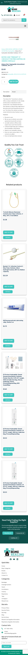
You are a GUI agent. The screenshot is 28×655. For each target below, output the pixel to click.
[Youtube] (14, 559)
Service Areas (5, 617)
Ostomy (4, 591)
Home (3, 49)
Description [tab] (6, 91)
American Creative (15, 653)
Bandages (4, 582)
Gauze (3, 587)
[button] (25, 26)
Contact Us (5, 575)
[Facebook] (11, 559)
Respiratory (5, 594)
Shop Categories (6, 568)
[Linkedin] (17, 559)
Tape (3, 596)
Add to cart (13, 81)
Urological (4, 598)
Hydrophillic (11, 51)
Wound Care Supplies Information (11, 619)
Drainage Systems (6, 584)
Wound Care (5, 601)
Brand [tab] (13, 91)
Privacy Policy (5, 608)
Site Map (4, 612)
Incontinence (5, 589)
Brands (3, 570)
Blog (3, 615)
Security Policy (5, 610)
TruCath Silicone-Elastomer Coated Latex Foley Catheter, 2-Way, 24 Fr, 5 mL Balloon (13, 213)
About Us (4, 573)
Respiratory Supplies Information (10, 622)
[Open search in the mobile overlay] (14, 20)
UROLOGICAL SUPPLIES (12, 49)
